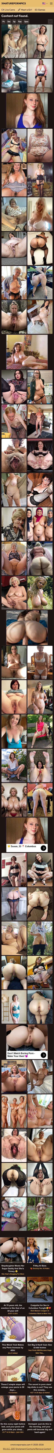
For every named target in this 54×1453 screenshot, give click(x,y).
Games (41, 9)
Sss (8, 21)
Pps (19, 21)
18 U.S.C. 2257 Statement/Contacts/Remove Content (27, 1448)
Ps (3, 21)
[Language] (45, 3)
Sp (14, 21)
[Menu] (51, 3)
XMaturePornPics (13, 3)
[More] (50, 21)
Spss (26, 21)
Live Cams (10, 9)
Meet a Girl (26, 9)
